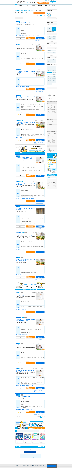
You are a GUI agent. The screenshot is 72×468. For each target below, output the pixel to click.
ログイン (53, 2)
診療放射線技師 (37, 465)
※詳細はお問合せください (23, 22)
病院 (49, 36)
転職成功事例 (33, 5)
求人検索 (27, 5)
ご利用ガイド (20, 5)
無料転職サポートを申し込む (43, 2)
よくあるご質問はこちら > (54, 172)
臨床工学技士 (32, 465)
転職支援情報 (40, 5)
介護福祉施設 (54, 36)
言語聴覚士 (24, 465)
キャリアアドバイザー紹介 (47, 5)
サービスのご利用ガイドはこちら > (53, 171)
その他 (54, 61)
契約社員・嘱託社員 (54, 60)
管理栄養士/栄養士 (42, 465)
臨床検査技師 (28, 465)
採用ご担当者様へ (47, 0)
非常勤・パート (49, 61)
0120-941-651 (31, 2)
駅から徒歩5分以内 (54, 50)
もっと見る (51, 41)
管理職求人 (49, 50)
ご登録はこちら (53, 162)
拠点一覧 (53, 5)
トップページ (16, 5)
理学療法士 (17, 465)
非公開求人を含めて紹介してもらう (39, 12)
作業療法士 (20, 465)
